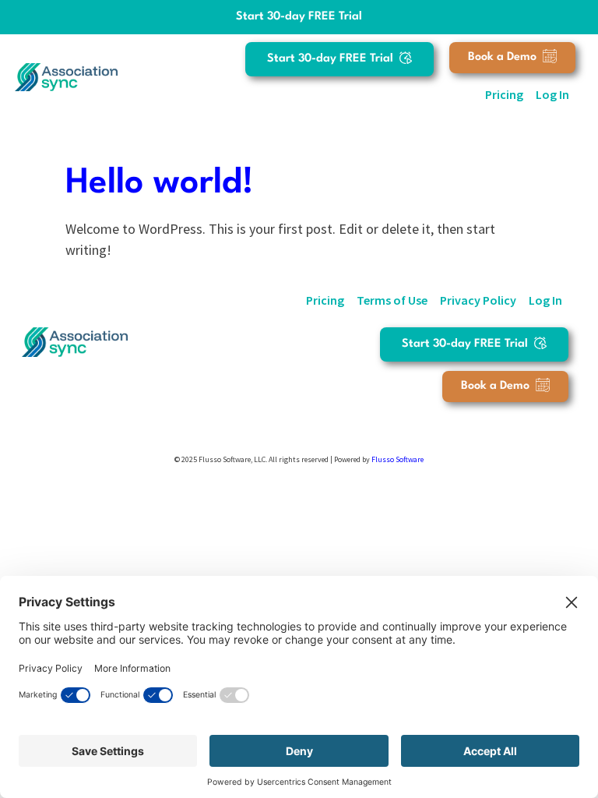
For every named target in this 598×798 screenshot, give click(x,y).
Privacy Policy (478, 300)
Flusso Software (397, 459)
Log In (552, 94)
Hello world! (159, 183)
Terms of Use (392, 300)
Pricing (504, 94)
